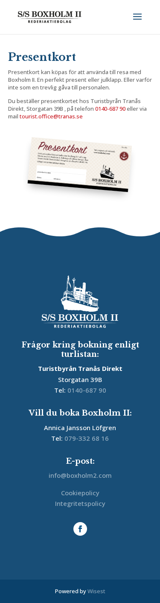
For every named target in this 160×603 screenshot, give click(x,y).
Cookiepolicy (80, 492)
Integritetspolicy (80, 503)
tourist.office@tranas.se (51, 116)
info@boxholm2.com (80, 475)
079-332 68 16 (86, 438)
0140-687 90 (110, 108)
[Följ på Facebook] (80, 529)
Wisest (96, 591)
